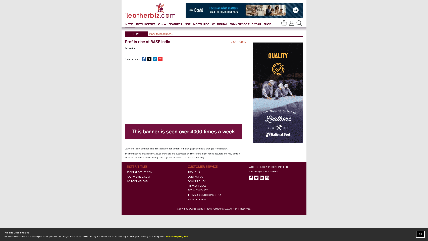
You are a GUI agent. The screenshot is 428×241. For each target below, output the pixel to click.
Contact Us (195, 176)
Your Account (197, 199)
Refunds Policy (197, 190)
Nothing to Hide (197, 24)
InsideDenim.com (137, 181)
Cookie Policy (196, 181)
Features (175, 24)
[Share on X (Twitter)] (150, 59)
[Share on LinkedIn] (155, 59)
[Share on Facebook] (144, 59)
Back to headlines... (161, 34)
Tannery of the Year (245, 24)
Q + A (162, 24)
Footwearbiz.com (138, 176)
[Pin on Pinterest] (161, 59)
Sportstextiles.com (139, 172)
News (129, 24)
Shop (267, 24)
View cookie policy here (177, 236)
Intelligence (145, 24)
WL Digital (219, 24)
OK (420, 234)
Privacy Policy (197, 185)
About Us (194, 172)
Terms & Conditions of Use (205, 194)
